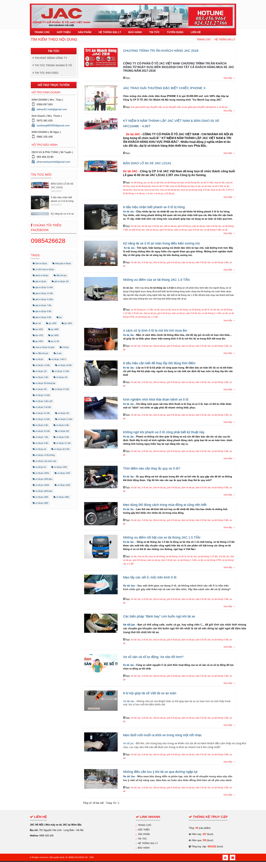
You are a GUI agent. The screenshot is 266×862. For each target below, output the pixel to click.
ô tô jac (65, 347)
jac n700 (39, 335)
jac (60, 317)
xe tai (197, 186)
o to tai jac (159, 193)
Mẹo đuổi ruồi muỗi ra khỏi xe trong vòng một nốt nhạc (162, 735)
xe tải (150, 182)
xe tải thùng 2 (208, 313)
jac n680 (54, 329)
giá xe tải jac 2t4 (61, 281)
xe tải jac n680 (41, 497)
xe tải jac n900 (41, 503)
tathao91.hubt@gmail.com (52, 109)
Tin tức (142, 838)
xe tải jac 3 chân (42, 395)
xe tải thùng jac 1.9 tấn (142, 309)
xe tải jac (39, 359)
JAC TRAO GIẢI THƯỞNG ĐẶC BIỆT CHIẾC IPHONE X (164, 88)
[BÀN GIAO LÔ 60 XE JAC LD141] (40, 184)
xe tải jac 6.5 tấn (42, 431)
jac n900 (39, 341)
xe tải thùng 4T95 (212, 560)
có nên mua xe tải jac (44, 269)
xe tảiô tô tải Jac (137, 230)
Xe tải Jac (128, 211)
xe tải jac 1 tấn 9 (58, 359)
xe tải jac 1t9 (41, 371)
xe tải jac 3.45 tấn (43, 407)
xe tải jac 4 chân (42, 419)
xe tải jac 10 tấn (64, 365)
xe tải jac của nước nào (45, 461)
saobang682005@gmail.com (53, 125)
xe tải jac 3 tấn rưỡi (43, 401)
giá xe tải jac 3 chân (44, 287)
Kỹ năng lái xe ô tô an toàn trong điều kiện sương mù (161, 243)
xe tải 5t (205, 309)
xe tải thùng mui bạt (174, 182)
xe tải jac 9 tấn (41, 443)
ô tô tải (206, 190)
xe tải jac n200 (60, 467)
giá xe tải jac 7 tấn (43, 305)
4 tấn (218, 313)
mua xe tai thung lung (191, 190)
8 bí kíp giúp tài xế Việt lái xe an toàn (149, 693)
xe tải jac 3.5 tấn (42, 413)
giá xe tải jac (40, 281)
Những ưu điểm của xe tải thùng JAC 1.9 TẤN (156, 280)
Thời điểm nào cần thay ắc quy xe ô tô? (151, 468)
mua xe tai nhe (151, 190)
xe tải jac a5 (40, 449)
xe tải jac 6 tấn (62, 425)
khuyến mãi (156, 107)
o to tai (149, 193)
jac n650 (39, 329)
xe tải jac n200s (42, 473)
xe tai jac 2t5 (41, 389)
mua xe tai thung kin (170, 190)
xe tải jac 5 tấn (41, 425)
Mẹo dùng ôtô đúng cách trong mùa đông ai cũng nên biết (164, 505)
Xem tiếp (228, 78)
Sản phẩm (144, 834)
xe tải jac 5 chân (64, 419)
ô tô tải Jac (157, 226)
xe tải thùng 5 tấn (212, 230)
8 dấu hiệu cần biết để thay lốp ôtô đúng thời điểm (159, 363)
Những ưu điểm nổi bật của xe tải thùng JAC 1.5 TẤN (161, 537)
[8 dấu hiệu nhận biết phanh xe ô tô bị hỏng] (40, 201)
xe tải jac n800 (62, 497)
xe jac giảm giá (188, 107)
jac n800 (54, 335)
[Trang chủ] (133, 14)
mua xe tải (219, 182)
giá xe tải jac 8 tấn (43, 311)
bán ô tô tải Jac (213, 226)
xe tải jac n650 (63, 485)
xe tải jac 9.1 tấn (63, 443)
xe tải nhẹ (158, 182)
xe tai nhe (206, 186)
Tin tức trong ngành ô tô (53, 65)
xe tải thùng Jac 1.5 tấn (146, 317)
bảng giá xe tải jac (63, 263)
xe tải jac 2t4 (61, 377)
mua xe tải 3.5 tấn (160, 186)
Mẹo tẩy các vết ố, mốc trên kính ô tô (149, 577)
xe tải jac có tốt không (45, 455)
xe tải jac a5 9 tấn (61, 449)
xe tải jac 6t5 (63, 431)
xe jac (59, 353)
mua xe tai (138, 190)
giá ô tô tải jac (184, 226)
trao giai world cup (140, 107)
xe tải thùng (136, 182)
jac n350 (68, 323)
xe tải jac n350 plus (43, 479)
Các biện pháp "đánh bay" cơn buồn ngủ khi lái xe (159, 616)
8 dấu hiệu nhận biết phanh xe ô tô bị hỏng (62, 198)
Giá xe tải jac (170, 226)
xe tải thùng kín (192, 182)
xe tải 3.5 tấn (207, 182)
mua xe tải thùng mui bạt (182, 186)
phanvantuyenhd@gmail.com (53, 161)
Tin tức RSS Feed (46, 72)
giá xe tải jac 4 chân (44, 299)
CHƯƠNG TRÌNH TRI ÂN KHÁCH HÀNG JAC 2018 (160, 50)
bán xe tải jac (41, 263)
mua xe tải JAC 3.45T (221, 190)
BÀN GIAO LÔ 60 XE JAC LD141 (62, 185)
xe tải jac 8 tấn (62, 437)
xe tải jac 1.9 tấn (42, 365)
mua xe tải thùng (180, 309)
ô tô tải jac (170, 193)
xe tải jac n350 (63, 473)
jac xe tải (54, 341)
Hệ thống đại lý (225, 39)
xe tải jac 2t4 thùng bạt (45, 383)
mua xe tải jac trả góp (44, 347)
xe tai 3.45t (217, 186)
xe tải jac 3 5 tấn (61, 389)
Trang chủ (203, 39)
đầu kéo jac (61, 275)
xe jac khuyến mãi (171, 107)
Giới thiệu (144, 829)
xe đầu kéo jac (41, 353)
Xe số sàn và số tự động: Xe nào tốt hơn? (153, 657)
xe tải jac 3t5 (63, 413)
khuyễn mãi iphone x (207, 107)
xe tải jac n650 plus (43, 491)
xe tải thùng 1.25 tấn (208, 556)
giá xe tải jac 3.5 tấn (44, 293)
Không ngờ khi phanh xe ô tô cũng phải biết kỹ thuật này (163, 432)
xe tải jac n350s (42, 485)
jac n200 (52, 323)
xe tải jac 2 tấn (41, 377)
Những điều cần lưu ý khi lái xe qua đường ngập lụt (160, 772)
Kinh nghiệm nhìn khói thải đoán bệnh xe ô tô (155, 399)
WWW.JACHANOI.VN (78, 857)
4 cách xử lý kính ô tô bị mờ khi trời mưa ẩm (155, 330)
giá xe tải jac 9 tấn (43, 317)
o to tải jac (140, 193)
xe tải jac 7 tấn (41, 437)
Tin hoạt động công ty (51, 57)
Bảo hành (144, 848)
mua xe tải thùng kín (141, 186)
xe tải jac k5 (40, 467)
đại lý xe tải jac (41, 275)
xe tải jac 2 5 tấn (61, 371)
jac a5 (38, 323)
